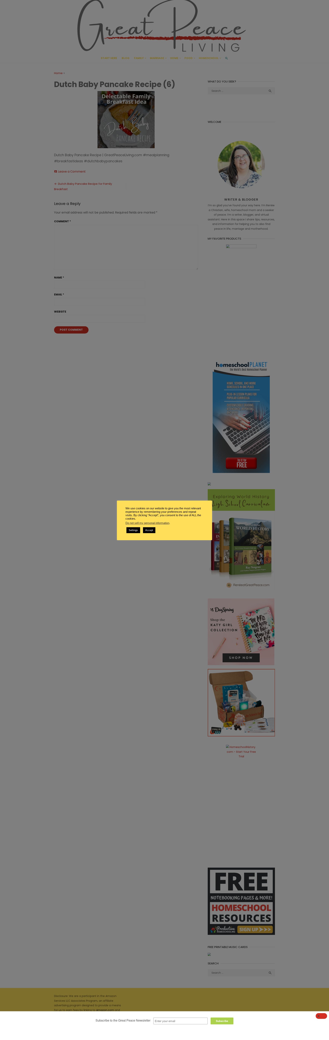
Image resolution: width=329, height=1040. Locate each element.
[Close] (321, 1016)
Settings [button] (133, 530)
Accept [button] (149, 530)
